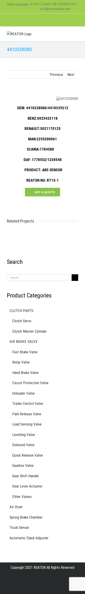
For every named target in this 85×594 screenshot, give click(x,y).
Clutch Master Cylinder (29, 331)
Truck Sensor (19, 527)
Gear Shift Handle (25, 476)
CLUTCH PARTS (21, 310)
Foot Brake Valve (25, 352)
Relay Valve (21, 362)
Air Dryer (16, 507)
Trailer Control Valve (27, 403)
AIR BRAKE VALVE (24, 341)
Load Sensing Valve (27, 424)
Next (70, 74)
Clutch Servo (21, 321)
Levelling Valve (23, 434)
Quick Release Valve (27, 455)
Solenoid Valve (23, 445)
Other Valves (22, 496)
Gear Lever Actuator (27, 486)
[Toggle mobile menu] (76, 33)
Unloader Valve (23, 393)
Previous (56, 74)
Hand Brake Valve (25, 372)
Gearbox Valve (23, 465)
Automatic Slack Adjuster (29, 538)
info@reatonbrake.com (55, 9)
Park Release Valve (26, 414)
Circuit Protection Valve (30, 383)
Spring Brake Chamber (26, 517)
